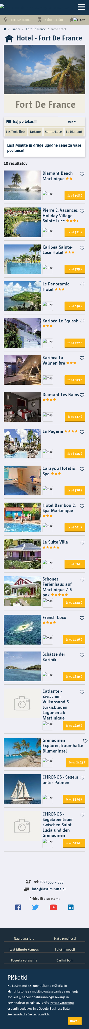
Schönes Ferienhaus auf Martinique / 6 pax (57, 587)
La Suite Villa (55, 542)
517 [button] (75, 416)
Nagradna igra (24, 938)
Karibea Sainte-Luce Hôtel (57, 250)
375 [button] (74, 269)
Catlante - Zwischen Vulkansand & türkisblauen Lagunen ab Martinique (56, 704)
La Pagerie (53, 431)
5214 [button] (74, 843)
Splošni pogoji (65, 949)
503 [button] (74, 380)
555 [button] (74, 453)
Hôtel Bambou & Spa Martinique (59, 508)
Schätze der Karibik (54, 657)
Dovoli (75, 1021)
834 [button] (74, 564)
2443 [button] (77, 762)
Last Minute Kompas (24, 949)
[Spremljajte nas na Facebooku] (18, 907)
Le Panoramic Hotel (56, 286)
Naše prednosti (65, 938)
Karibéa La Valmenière (54, 360)
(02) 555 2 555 (52, 882)
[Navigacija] (81, 7)
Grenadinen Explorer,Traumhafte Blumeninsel (63, 745)
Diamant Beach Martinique (58, 176)
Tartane (35, 132)
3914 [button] (74, 799)
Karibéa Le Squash (60, 320)
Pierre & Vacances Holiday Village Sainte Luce (60, 215)
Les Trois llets (15, 132)
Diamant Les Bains (61, 394)
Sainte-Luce (53, 132)
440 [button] (74, 306)
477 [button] (74, 343)
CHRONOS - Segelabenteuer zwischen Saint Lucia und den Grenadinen (58, 825)
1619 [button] (74, 676)
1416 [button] (74, 639)
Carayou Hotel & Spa (59, 471)
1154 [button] (74, 602)
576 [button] (74, 490)
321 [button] (74, 232)
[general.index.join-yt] (53, 907)
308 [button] (74, 195)
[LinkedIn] (71, 907)
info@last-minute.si (49, 889)
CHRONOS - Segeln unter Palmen (60, 780)
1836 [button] (74, 725)
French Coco (54, 617)
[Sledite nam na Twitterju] (35, 907)
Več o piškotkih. (39, 1014)
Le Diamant (74, 132)
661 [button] (74, 527)
